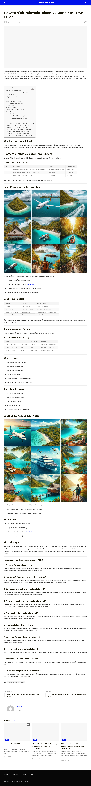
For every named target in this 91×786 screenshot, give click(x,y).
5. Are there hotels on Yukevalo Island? (19, 125)
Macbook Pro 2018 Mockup (14, 744)
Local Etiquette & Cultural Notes (15, 109)
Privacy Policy (14, 774)
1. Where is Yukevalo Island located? (18, 118)
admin (11, 22)
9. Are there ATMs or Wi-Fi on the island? (19, 133)
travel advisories (31, 532)
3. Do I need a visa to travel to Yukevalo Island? (21, 122)
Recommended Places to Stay (16, 103)
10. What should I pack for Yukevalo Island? (21, 135)
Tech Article (23, 774)
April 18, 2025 (65, 760)
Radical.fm (30, 774)
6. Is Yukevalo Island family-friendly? (18, 127)
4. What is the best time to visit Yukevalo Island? (21, 124)
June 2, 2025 (36, 758)
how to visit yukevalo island (16, 682)
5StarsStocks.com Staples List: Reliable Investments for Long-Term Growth (73, 746)
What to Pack (10, 105)
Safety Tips (9, 112)
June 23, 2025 (8, 756)
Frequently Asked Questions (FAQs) (17, 116)
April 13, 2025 (18, 22)
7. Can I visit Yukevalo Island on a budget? (20, 129)
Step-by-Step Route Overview (16, 94)
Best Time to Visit (11, 99)
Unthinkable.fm (45, 3)
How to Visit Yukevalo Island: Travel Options (18, 93)
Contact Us (6, 774)
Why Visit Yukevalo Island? (13, 91)
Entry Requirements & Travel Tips (15, 97)
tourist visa (31, 284)
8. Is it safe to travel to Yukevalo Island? (19, 131)
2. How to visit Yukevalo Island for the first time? (21, 120)
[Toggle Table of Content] (32, 88)
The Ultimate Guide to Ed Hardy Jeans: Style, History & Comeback (44, 746)
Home (5, 8)
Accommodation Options (13, 101)
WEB (9, 8)
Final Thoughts (11, 114)
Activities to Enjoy (11, 107)
